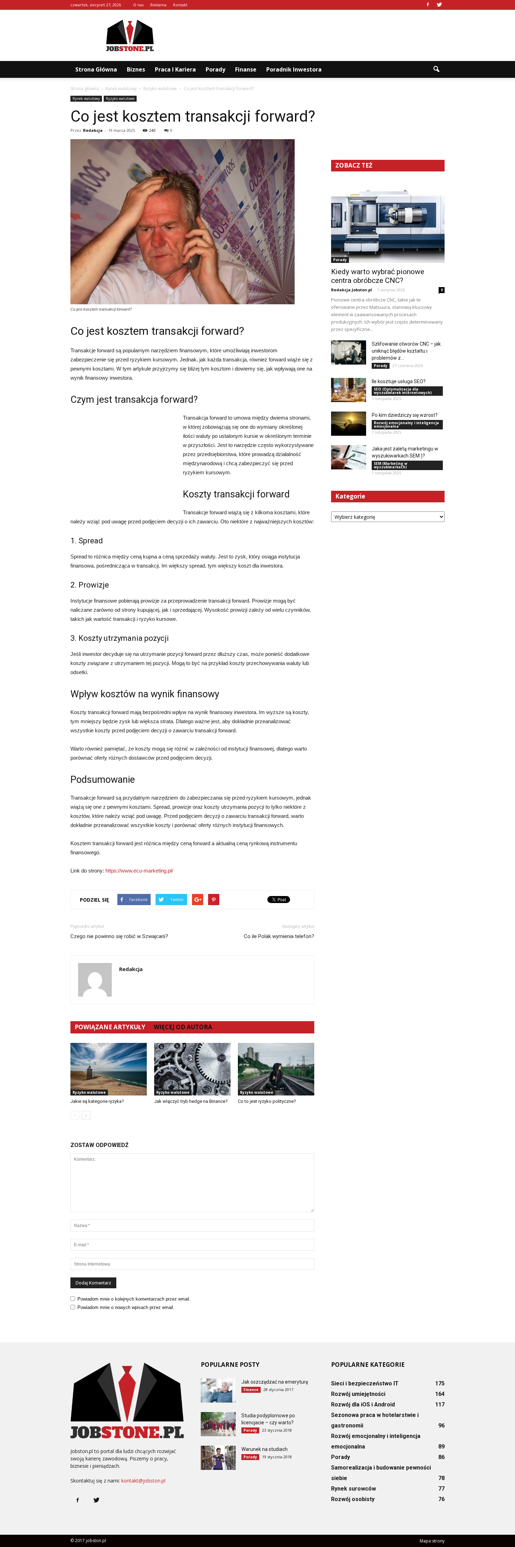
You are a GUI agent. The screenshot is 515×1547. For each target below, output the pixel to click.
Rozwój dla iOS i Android (363, 1404)
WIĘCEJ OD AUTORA (183, 1027)
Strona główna (96, 69)
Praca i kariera (175, 69)
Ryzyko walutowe (120, 98)
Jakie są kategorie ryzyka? (97, 1101)
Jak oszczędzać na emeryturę (274, 1382)
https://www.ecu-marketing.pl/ (139, 871)
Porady (215, 69)
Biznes (136, 69)
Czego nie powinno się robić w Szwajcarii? (119, 936)
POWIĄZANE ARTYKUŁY (110, 1027)
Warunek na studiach (264, 1449)
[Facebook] (428, 5)
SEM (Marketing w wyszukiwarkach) (390, 465)
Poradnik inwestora (294, 69)
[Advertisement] (317, 35)
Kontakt (180, 4)
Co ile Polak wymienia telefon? (279, 936)
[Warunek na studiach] (218, 1458)
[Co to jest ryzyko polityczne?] (276, 1069)
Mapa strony (432, 1541)
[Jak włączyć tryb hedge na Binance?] (192, 1069)
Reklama (158, 4)
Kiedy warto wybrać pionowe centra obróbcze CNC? (377, 276)
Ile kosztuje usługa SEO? (399, 381)
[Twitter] (439, 5)
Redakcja (93, 130)
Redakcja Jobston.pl (351, 289)
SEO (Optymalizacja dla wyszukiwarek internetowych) (403, 391)
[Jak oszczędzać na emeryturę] (218, 1390)
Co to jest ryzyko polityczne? (267, 1101)
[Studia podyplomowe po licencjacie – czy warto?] (218, 1424)
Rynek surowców (353, 1488)
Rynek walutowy (86, 98)
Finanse (245, 69)
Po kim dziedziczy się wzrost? (405, 415)
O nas (138, 4)
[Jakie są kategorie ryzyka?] (108, 1069)
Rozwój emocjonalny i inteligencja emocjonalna (406, 424)
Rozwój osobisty (353, 1499)
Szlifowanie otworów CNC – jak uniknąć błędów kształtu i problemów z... (406, 351)
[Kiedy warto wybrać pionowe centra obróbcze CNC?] (388, 222)
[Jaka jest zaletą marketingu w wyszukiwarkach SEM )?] (348, 457)
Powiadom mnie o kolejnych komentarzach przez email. (134, 1299)
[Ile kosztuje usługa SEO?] (348, 390)
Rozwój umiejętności (358, 1394)
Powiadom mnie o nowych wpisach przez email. (125, 1307)
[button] (436, 69)
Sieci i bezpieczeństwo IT (365, 1383)
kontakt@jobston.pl (143, 1480)
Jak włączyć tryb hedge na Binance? (191, 1101)
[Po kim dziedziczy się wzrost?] (348, 424)
